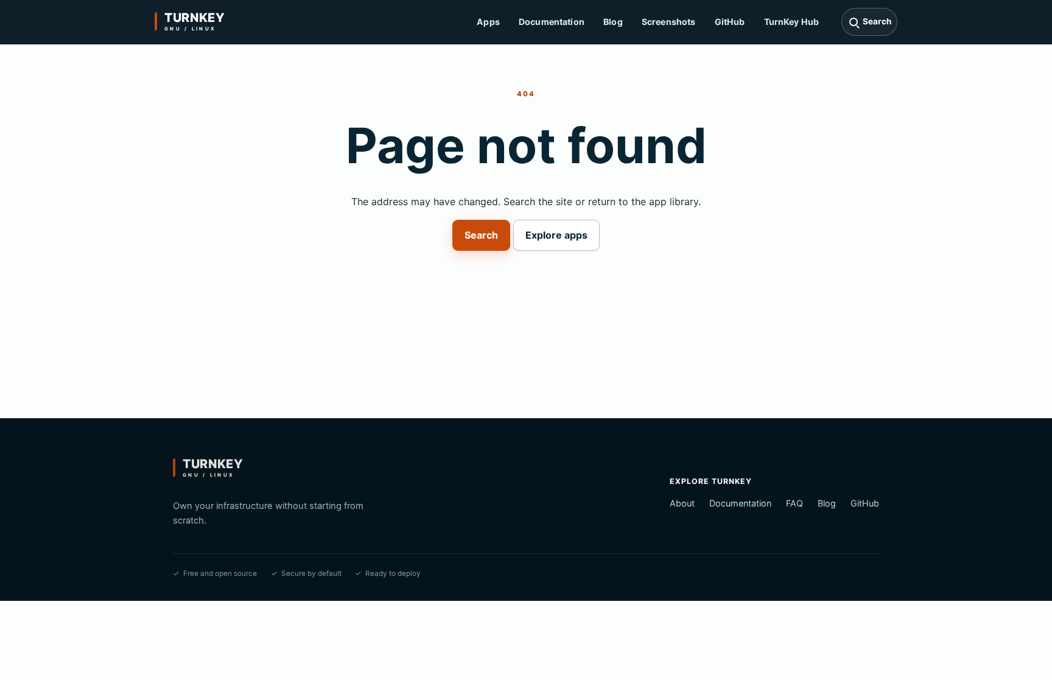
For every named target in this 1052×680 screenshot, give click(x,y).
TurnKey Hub (791, 21)
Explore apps (556, 235)
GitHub (730, 21)
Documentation (551, 21)
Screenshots (669, 21)
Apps (488, 21)
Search (481, 235)
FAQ (794, 503)
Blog (613, 21)
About (682, 503)
